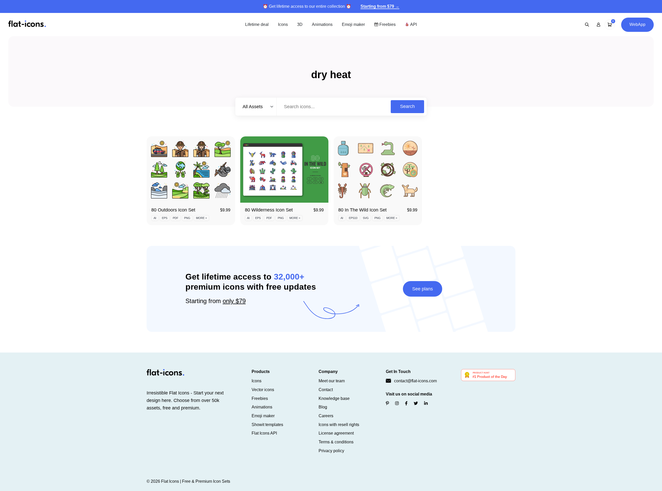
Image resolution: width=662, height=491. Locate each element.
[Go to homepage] (27, 24)
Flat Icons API (264, 433)
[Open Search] (587, 24)
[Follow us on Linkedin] (426, 403)
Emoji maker (353, 24)
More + (201, 217)
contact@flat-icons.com (415, 381)
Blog (323, 407)
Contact (326, 389)
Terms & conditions (336, 442)
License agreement (336, 433)
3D (300, 24)
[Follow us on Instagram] (397, 403)
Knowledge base (334, 398)
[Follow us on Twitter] (416, 403)
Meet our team (332, 381)
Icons (283, 24)
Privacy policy (331, 451)
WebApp (637, 24)
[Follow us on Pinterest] (387, 403)
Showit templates (267, 424)
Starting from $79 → (379, 6)
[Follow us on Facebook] (406, 403)
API (413, 24)
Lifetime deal (257, 24)
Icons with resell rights (339, 424)
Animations (322, 24)
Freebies (387, 24)
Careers (326, 416)
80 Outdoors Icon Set (173, 209)
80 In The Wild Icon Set (362, 209)
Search (407, 106)
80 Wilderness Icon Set (269, 209)
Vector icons (263, 389)
